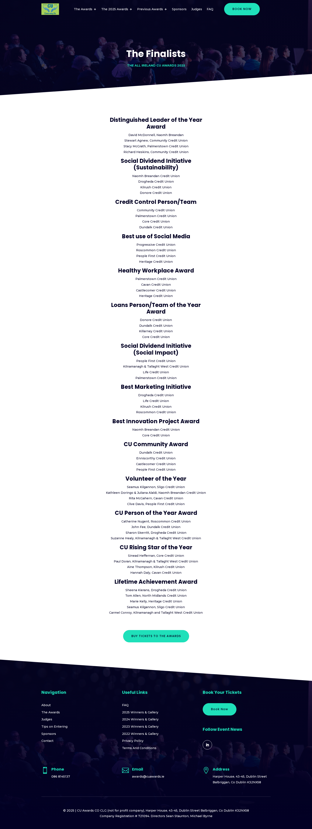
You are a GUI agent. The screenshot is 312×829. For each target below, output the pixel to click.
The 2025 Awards (114, 9)
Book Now (219, 709)
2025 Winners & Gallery (140, 712)
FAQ (210, 9)
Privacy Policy (132, 741)
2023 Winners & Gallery (140, 726)
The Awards (83, 9)
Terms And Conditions (139, 748)
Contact (47, 741)
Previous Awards (150, 9)
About (46, 705)
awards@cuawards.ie (148, 776)
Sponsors (179, 9)
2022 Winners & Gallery (140, 734)
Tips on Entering (54, 726)
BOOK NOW (242, 9)
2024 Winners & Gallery (140, 719)
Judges (196, 9)
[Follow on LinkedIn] (207, 745)
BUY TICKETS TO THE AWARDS (156, 636)
